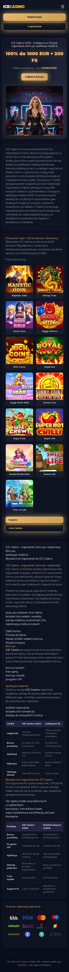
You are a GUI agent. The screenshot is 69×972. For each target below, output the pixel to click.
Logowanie (34, 26)
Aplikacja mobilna (17, 554)
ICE (14, 6)
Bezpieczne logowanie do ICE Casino (29, 558)
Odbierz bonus (34, 76)
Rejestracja (34, 17)
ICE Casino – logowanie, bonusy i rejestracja (33, 547)
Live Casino (15, 528)
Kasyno (13, 520)
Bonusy (10, 551)
